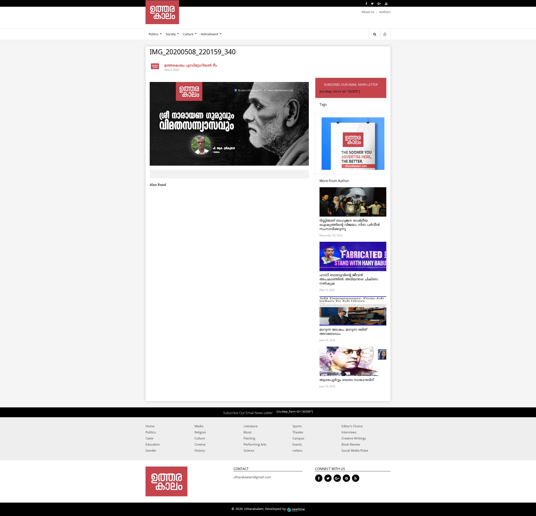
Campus (298, 438)
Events (297, 444)
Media (199, 426)
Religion (200, 432)
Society (171, 34)
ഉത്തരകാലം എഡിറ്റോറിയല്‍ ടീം (190, 66)
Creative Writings (353, 438)
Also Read (158, 184)
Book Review (350, 444)
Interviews (348, 432)
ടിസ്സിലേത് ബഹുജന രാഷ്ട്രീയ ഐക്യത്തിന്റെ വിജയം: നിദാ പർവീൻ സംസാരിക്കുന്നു (350, 225)
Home (150, 426)
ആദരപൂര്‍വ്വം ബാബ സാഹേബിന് (347, 380)
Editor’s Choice (352, 426)
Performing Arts (255, 444)
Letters (297, 450)
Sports (297, 426)
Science (249, 450)
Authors (384, 12)
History (200, 450)
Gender (151, 450)
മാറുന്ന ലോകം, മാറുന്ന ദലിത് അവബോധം (343, 332)
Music (248, 432)
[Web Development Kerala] (296, 509)
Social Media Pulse (354, 450)
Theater (297, 432)
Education (153, 444)
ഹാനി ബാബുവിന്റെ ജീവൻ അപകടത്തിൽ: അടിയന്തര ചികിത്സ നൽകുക (349, 279)
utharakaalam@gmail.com (252, 477)
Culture (188, 34)
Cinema (200, 444)
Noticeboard (209, 34)
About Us (368, 12)
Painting (249, 438)
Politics (153, 34)
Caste (149, 438)
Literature (251, 426)
